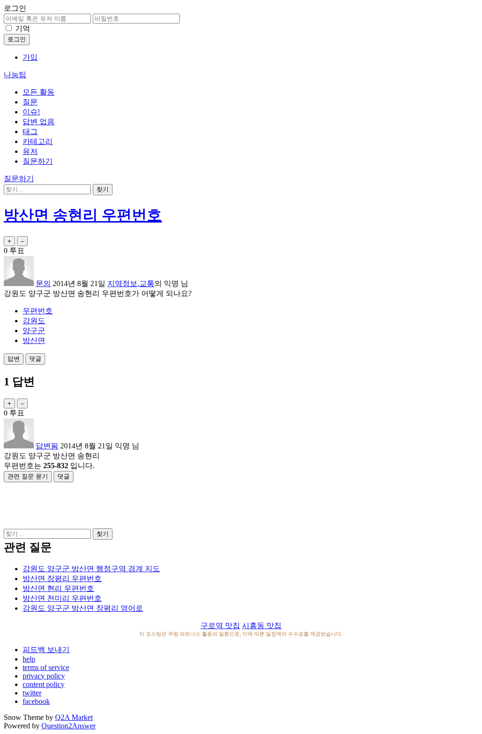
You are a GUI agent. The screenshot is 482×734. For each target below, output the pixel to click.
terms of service (46, 667)
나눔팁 (15, 75)
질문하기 (38, 161)
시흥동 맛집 (261, 626)
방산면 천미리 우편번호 (62, 598)
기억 (22, 28)
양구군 (34, 331)
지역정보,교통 (130, 283)
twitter (32, 693)
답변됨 (47, 446)
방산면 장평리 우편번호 (62, 578)
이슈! (31, 112)
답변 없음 (39, 122)
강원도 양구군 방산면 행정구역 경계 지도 (91, 569)
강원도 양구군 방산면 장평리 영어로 (83, 608)
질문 (30, 102)
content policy (43, 684)
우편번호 (38, 311)
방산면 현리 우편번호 (58, 588)
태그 (30, 132)
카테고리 (38, 141)
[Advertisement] (241, 503)
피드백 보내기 (46, 650)
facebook (36, 701)
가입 (30, 57)
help (29, 659)
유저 (30, 151)
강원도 (34, 321)
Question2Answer (68, 726)
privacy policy (44, 676)
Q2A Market (74, 717)
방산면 (34, 340)
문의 (43, 283)
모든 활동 (39, 92)
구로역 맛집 (220, 626)
